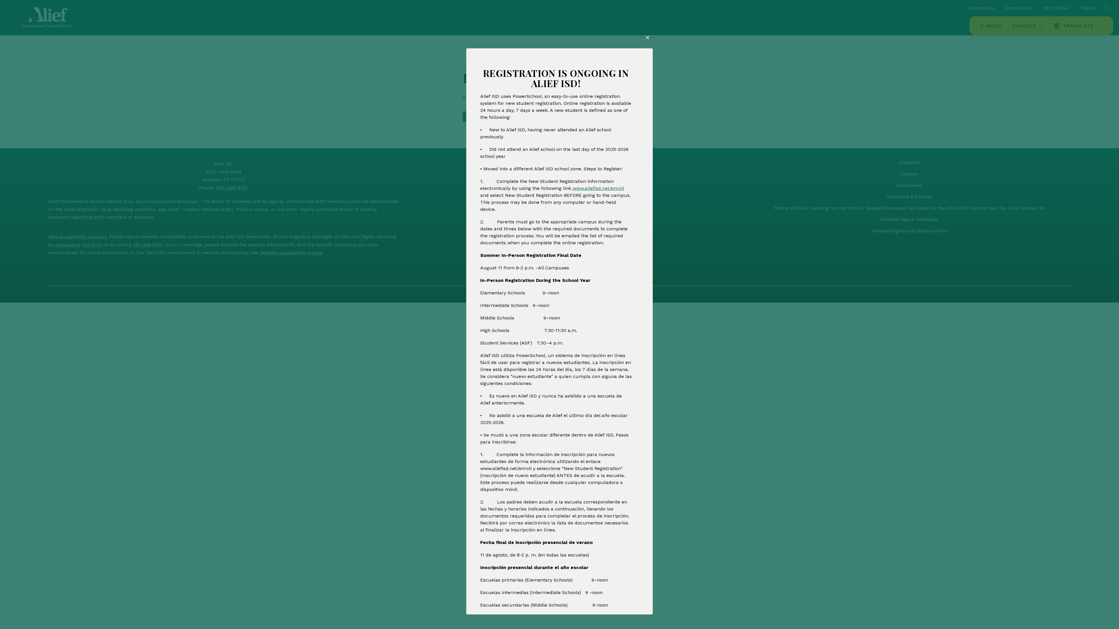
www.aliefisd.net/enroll (597, 188)
